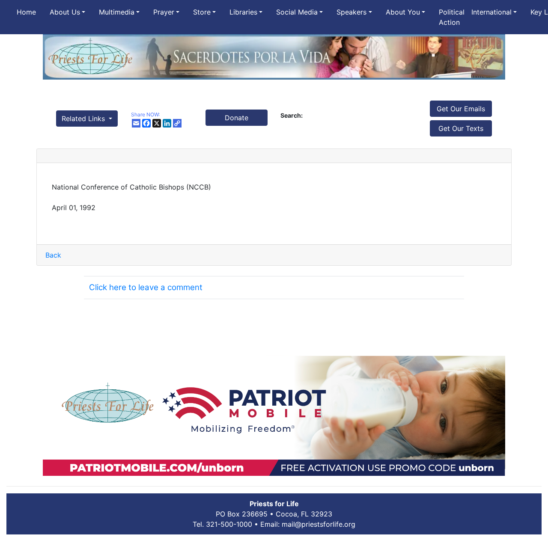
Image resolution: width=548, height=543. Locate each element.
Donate (236, 117)
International (491, 12)
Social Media (297, 12)
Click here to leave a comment (146, 287)
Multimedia (116, 12)
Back (53, 255)
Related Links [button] (84, 118)
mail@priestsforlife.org (318, 524)
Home (26, 12)
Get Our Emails (461, 108)
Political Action (452, 17)
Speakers (351, 12)
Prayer (163, 12)
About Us (65, 12)
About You (403, 12)
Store (202, 12)
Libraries (243, 12)
